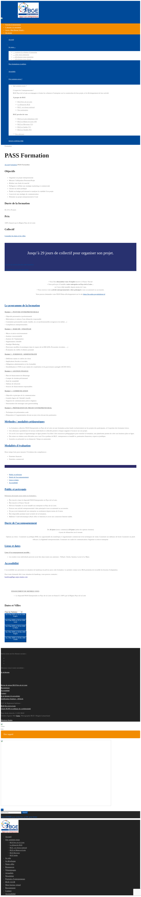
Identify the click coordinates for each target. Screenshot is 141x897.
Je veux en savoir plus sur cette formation (19, 264)
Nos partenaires (22, 110)
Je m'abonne (5, 672)
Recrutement (5, 688)
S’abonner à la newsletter (13, 27)
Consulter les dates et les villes (15, 236)
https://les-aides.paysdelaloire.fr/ (94, 294)
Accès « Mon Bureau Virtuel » (14, 30)
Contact (3, 693)
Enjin (18, 716)
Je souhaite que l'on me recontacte (17, 269)
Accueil (7, 165)
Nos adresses (19, 134)
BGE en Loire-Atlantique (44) (27, 119)
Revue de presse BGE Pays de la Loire (14, 685)
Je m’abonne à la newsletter (10, 696)
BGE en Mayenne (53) (25, 124)
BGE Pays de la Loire (24, 102)
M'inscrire (15, 618)
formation (13, 165)
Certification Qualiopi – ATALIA (12, 699)
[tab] (15, 474)
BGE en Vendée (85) (24, 130)
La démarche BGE (23, 104)
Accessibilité (5, 690)
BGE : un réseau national (26, 107)
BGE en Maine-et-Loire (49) (27, 121)
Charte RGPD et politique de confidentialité (16, 709)
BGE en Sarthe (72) (24, 127)
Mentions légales (6, 720)
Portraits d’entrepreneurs (13, 25)
